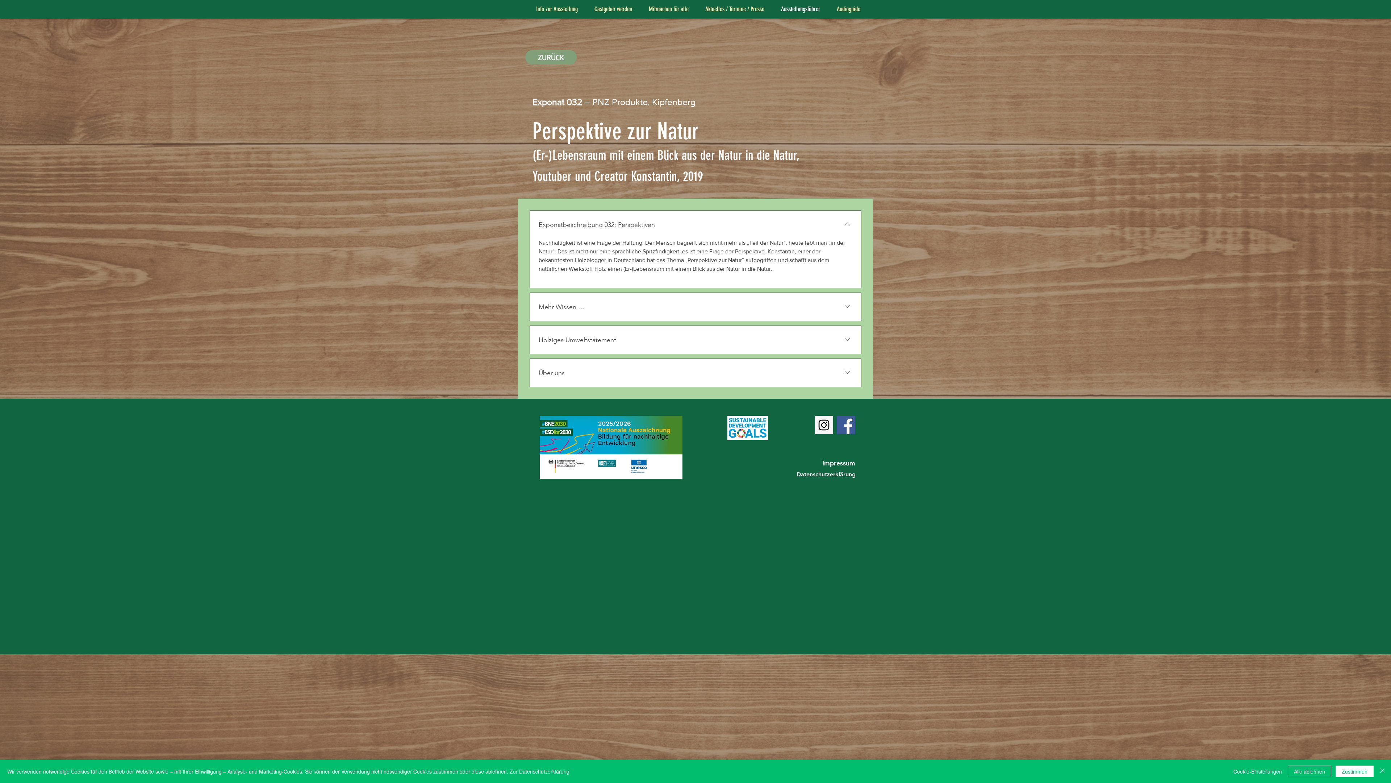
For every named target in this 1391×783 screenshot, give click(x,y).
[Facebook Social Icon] (846, 425)
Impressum (838, 463)
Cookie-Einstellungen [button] (1257, 771)
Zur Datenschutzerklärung (539, 771)
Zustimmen (1354, 771)
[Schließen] (1382, 771)
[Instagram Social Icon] (824, 425)
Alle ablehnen (1309, 771)
